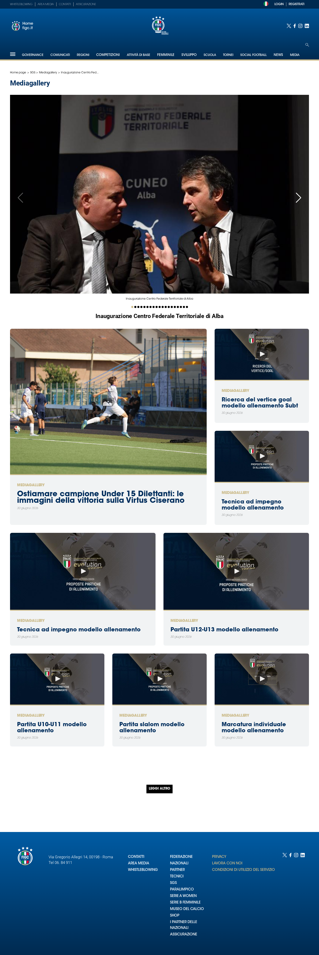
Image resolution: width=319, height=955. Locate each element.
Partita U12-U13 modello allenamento (224, 630)
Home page (18, 72)
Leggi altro (159, 789)
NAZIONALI (179, 863)
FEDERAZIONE (181, 857)
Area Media (46, 4)
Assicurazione (86, 4)
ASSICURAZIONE (183, 934)
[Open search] (307, 45)
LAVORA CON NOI (227, 863)
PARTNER (177, 870)
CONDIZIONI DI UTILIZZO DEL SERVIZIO (243, 870)
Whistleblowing (21, 4)
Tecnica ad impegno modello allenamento (79, 630)
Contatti (65, 4)
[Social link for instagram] (300, 26)
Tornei (228, 55)
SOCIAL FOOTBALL (253, 55)
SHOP (174, 915)
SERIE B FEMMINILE (185, 902)
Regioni (83, 55)
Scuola (210, 55)
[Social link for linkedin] (307, 26)
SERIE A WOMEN (183, 896)
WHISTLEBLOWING (143, 870)
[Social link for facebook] (295, 26)
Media (294, 55)
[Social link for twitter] (289, 26)
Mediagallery (48, 72)
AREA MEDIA (138, 863)
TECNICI (177, 876)
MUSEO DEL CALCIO (187, 909)
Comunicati (60, 55)
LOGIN (279, 4)
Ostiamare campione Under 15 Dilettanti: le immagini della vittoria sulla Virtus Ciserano (100, 498)
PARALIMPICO (182, 889)
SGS (32, 72)
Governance (32, 55)
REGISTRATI (296, 4)
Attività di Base (138, 55)
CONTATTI (136, 857)
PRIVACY (219, 857)
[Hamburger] (12, 54)
